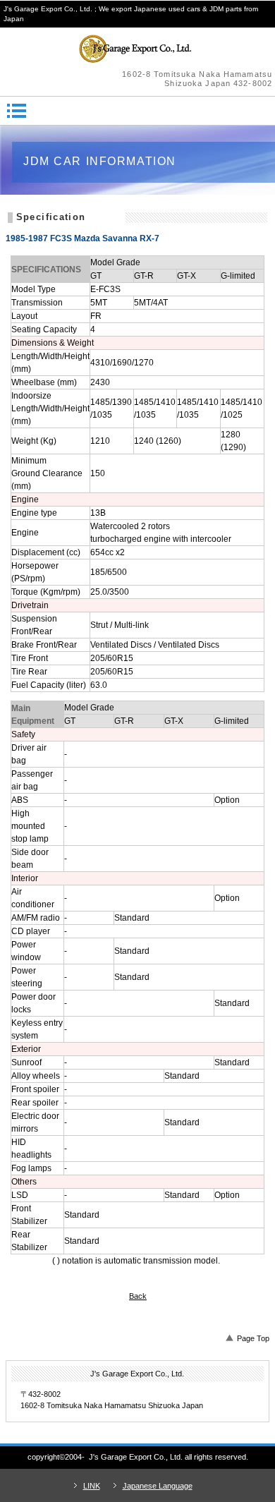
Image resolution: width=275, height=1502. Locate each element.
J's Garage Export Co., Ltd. (137, 49)
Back (138, 1296)
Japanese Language (157, 1486)
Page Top (253, 1338)
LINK (91, 1486)
